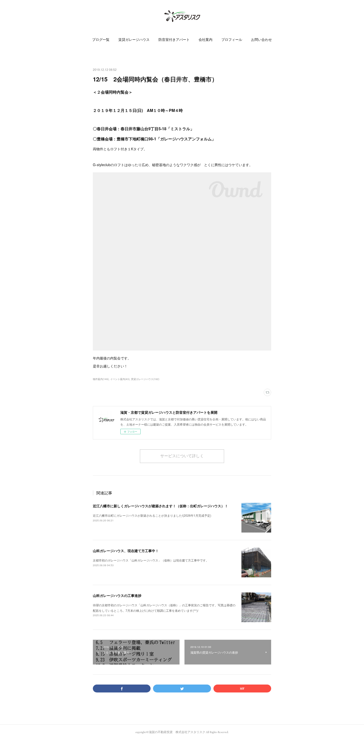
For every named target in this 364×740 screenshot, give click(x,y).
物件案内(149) (101, 379)
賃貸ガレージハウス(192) (145, 379)
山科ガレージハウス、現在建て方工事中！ (126, 550)
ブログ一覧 (100, 39)
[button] (100, 39)
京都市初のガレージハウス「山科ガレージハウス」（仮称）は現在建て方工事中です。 (151, 560)
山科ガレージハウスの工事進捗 (117, 595)
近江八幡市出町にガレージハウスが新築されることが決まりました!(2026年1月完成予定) (152, 515)
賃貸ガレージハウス (134, 39)
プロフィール (231, 39)
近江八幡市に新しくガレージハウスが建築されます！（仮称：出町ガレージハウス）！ (160, 505)
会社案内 (205, 39)
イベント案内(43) (120, 379)
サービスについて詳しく (182, 456)
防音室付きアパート (174, 39)
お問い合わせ (261, 39)
